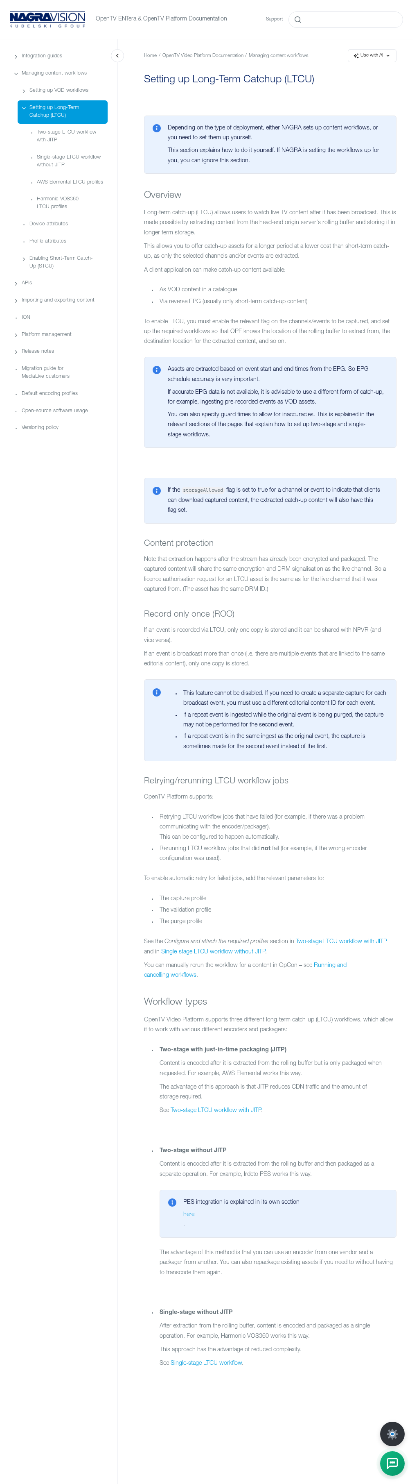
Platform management (47, 335)
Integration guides (42, 56)
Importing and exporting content (58, 300)
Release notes (38, 351)
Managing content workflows (54, 73)
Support (274, 19)
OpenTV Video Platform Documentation (202, 56)
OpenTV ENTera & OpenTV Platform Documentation (161, 19)
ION (26, 317)
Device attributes (48, 224)
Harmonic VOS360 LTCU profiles (58, 203)
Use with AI (371, 55)
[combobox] (346, 19)
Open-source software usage (55, 411)
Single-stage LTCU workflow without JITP (69, 161)
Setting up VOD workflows (58, 90)
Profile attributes (47, 241)
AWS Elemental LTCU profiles (70, 182)
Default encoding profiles (50, 394)
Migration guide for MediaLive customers (46, 372)
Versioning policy (40, 428)
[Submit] (297, 19)
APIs (27, 283)
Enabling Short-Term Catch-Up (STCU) (61, 262)
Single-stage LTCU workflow (206, 1363)
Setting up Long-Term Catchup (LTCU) (54, 111)
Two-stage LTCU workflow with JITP (66, 136)
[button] (392, 1463)
